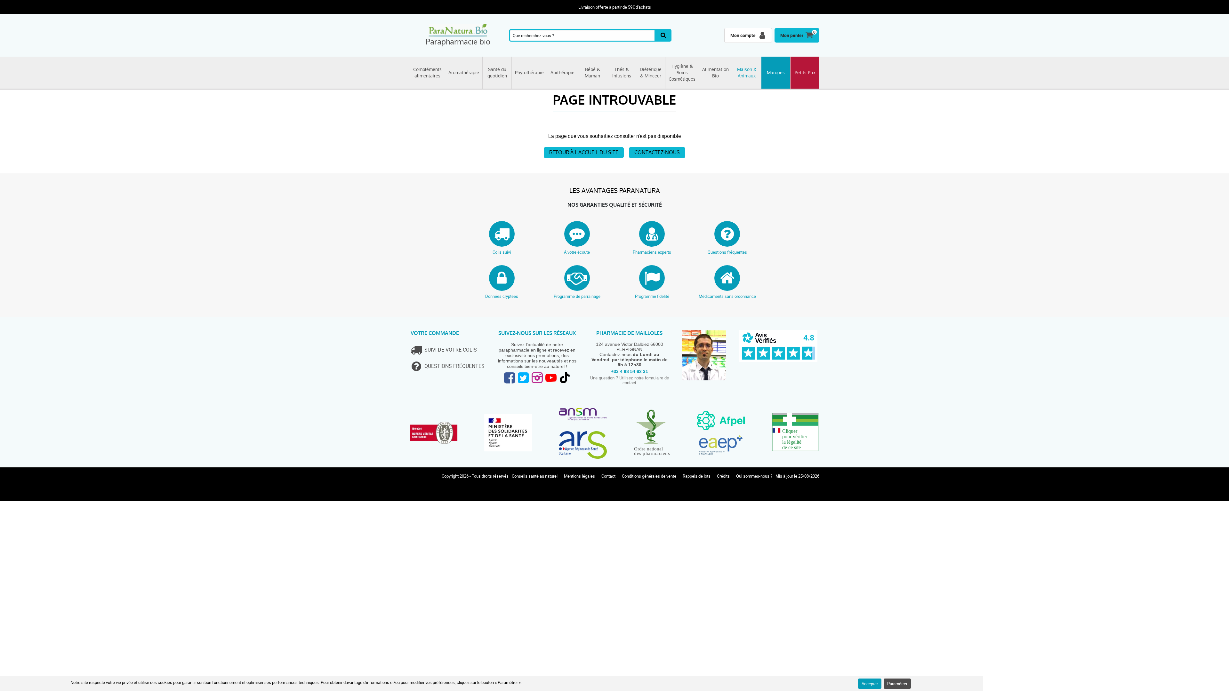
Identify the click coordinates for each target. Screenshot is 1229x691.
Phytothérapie (529, 72)
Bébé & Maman (592, 72)
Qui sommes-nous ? (754, 476)
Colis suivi (502, 252)
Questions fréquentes (727, 252)
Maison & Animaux (747, 72)
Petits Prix (805, 72)
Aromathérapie (463, 72)
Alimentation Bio (715, 72)
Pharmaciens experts (652, 252)
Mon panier (791, 35)
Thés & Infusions (621, 72)
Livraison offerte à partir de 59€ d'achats (614, 7)
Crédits (723, 476)
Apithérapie (562, 72)
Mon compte (743, 35)
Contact (608, 476)
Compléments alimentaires (427, 72)
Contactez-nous (657, 152)
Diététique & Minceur (651, 72)
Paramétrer (897, 684)
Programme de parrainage (577, 296)
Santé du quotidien (497, 72)
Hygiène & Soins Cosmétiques (682, 72)
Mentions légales (579, 476)
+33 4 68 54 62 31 (629, 371)
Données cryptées (501, 296)
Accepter (870, 684)
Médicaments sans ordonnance (727, 296)
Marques (776, 72)
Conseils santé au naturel (535, 476)
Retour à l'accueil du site (583, 152)
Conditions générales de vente (649, 476)
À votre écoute (577, 252)
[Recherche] (663, 35)
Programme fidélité (652, 296)
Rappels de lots (697, 476)
